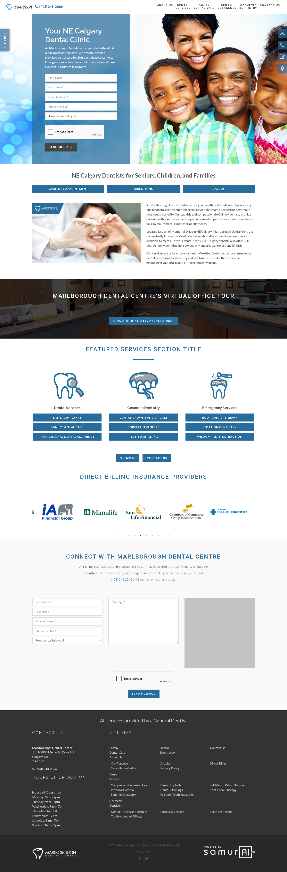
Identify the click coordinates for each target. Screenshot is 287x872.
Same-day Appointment (68, 188)
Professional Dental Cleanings (67, 436)
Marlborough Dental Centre (136, 845)
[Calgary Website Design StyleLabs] (229, 852)
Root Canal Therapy (219, 417)
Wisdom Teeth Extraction (219, 436)
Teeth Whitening (143, 436)
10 (170, 535)
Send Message (61, 147)
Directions (143, 188)
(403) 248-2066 (51, 6)
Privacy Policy (143, 851)
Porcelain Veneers (143, 427)
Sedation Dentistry (220, 427)
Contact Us (157, 458)
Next (258, 514)
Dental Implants (67, 417)
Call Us (219, 188)
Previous (29, 514)
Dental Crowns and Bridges (143, 417)
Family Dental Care (67, 427)
